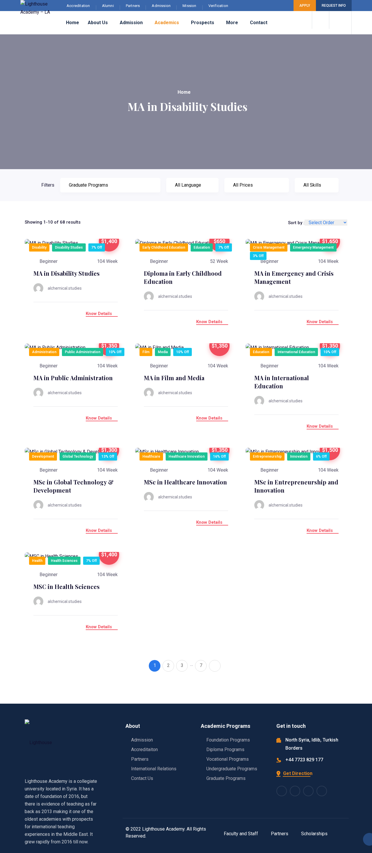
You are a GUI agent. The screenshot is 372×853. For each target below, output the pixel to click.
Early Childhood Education (163, 247)
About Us (98, 22)
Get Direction (297, 773)
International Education (296, 352)
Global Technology (77, 456)
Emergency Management (313, 247)
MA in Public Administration (73, 378)
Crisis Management (269, 247)
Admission (131, 22)
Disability (39, 247)
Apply (304, 5)
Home (72, 22)
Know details (99, 313)
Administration (44, 352)
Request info (334, 5)
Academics (167, 22)
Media (163, 352)
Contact (258, 22)
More (232, 22)
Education (202, 247)
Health (37, 561)
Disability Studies (69, 247)
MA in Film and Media (174, 378)
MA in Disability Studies (66, 273)
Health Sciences (64, 561)
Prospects (202, 22)
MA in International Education (281, 382)
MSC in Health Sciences (66, 586)
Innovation (298, 456)
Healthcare (151, 456)
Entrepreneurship (267, 456)
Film (145, 352)
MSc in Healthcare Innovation (185, 482)
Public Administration (82, 352)
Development (43, 456)
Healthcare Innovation (187, 456)
